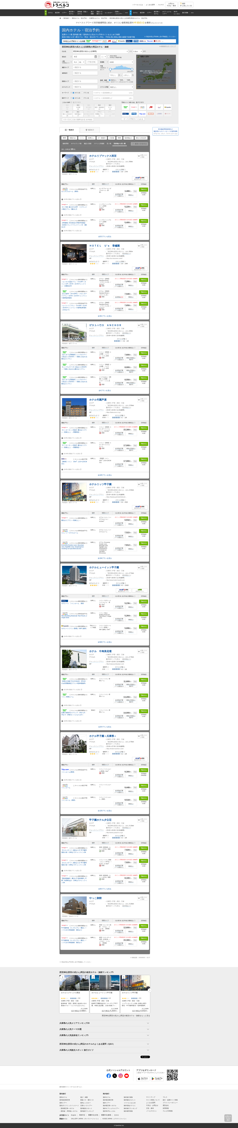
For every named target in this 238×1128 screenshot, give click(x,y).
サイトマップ (150, 1097)
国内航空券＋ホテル (67, 1108)
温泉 (67, 107)
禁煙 (64, 138)
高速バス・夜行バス (87, 1100)
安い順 (109, 143)
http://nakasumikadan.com (115, 664)
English (73, 1115)
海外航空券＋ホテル (109, 1105)
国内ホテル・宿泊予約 (81, 30)
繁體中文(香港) (106, 1115)
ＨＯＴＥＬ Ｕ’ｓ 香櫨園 (104, 245)
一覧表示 (70, 130)
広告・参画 (150, 1108)
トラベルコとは (137, 4)
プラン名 (86, 92)
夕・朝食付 (101, 138)
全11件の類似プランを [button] (72, 689)
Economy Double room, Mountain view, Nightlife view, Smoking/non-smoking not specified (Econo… (72, 546)
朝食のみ (73, 138)
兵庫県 (108, 159)
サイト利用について (153, 1100)
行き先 (64, 51)
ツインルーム (65, 788)
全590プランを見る (105, 642)
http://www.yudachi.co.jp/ (114, 832)
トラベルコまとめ (130, 1103)
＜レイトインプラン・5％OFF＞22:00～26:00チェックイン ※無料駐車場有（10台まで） (74, 308)
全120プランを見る (105, 811)
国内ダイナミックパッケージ (69, 1105)
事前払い (131, 195)
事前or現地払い (131, 358)
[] (156, 23)
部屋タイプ (105, 184)
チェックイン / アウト (96, 166)
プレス (165, 1097)
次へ (150, 990)
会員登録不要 (119, 194)
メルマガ (161, 4)
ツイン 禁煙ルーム (67, 697)
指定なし (113, 80)
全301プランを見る (105, 316)
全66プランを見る (104, 889)
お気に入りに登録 (143, 156)
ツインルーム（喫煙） (68, 800)
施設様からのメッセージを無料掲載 (165, 131)
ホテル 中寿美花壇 (100, 651)
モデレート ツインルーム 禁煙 (72, 603)
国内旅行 (63, 1094)
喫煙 (119, 138)
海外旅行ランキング (130, 1108)
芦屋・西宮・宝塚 (118, 159)
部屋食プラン (99, 113)
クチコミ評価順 (99, 143)
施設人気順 (87, 143)
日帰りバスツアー (86, 1105)
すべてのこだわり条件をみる (78, 119)
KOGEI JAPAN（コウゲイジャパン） (115, 1119)
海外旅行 (106, 1094)
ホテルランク (93, 169)
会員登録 (119, 297)
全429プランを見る (105, 475)
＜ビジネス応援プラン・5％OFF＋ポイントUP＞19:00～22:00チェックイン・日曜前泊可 (73, 284)
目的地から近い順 (120, 143)
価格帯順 (66, 143)
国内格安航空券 (65, 1100)
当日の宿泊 (115, 56)
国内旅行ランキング (87, 1111)
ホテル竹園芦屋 (98, 399)
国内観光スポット (86, 1108)
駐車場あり (78, 113)
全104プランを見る (105, 558)
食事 (93, 184)
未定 (75, 57)
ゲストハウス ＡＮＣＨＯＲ (105, 325)
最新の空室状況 (141, 144)
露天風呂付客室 (89, 113)
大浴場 (78, 107)
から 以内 (138, 51)
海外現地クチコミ (130, 1105)
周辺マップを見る (114, 164)
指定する (78, 67)
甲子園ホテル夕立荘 (100, 819)
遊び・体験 (84, 1097)
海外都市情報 (128, 1111)
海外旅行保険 (128, 1097)
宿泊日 (64, 56)
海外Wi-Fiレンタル (109, 1111)
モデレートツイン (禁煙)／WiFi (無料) (73, 628)
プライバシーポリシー (170, 1103)
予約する (144, 189)
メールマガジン (151, 1111)
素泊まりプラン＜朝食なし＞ (71, 520)
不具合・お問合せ (152, 1105)
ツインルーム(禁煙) (67, 772)
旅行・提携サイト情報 (170, 1100)
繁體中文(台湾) (93, 1115)
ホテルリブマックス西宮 (103, 155)
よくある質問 (150, 4)
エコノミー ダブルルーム (69, 533)
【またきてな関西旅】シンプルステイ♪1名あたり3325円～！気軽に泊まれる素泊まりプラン (74, 357)
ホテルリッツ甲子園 (100, 484)
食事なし (91, 138)
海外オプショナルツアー (111, 1108)
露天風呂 (88, 107)
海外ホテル (106, 1097)
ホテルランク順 (76, 143)
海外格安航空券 (108, 1100)
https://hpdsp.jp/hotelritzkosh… (116, 497)
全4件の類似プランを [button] (72, 469)
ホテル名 (77, 92)
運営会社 (166, 1105)
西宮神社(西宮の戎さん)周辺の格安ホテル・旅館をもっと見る (126, 1016)
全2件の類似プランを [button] (72, 199)
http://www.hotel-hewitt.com (115, 580)
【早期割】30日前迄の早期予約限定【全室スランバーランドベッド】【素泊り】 (74, 225)
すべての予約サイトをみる (133, 119)
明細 (135, 191)
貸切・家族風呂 (99, 107)
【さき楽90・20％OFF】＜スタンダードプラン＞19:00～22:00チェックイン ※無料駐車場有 (74, 296)
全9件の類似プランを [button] (72, 705)
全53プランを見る (104, 236)
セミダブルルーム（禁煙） (70, 191)
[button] (98, 169)
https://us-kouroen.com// (114, 258)
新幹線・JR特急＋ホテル (69, 1111)
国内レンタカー (85, 1103)
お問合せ (171, 4)
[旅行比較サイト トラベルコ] (60, 18)
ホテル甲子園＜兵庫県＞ (103, 736)
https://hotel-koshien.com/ (114, 749)
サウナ (110, 107)
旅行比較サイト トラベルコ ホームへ (71, 1087)
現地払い (131, 465)
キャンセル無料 (110, 113)
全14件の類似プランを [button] (72, 453)
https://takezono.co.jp (113, 412)
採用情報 (166, 1108)
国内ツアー (63, 1103)
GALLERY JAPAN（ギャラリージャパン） (85, 1119)
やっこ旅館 (95, 898)
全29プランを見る (104, 727)
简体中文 (82, 1115)
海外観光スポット (130, 1100)
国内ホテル (63, 1097)
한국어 (116, 1115)
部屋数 (102, 62)
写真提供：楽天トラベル (69, 174)
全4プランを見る (105, 390)
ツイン (82, 138)
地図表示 (91, 130)
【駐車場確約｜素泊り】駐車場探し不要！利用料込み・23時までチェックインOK (74, 880)
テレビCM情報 (168, 1111)
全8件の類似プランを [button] (72, 721)
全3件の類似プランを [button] (72, 438)
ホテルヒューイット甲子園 (104, 567)
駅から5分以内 (67, 113)
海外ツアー (106, 1103)
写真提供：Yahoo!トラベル (70, 916)
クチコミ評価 (104, 87)
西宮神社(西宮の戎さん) (116, 162)
